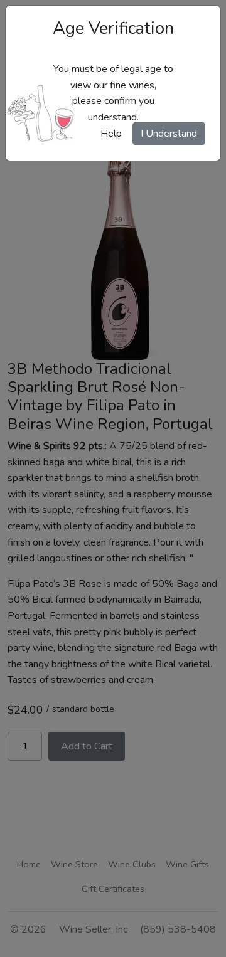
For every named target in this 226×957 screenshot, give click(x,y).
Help (111, 133)
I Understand (169, 133)
